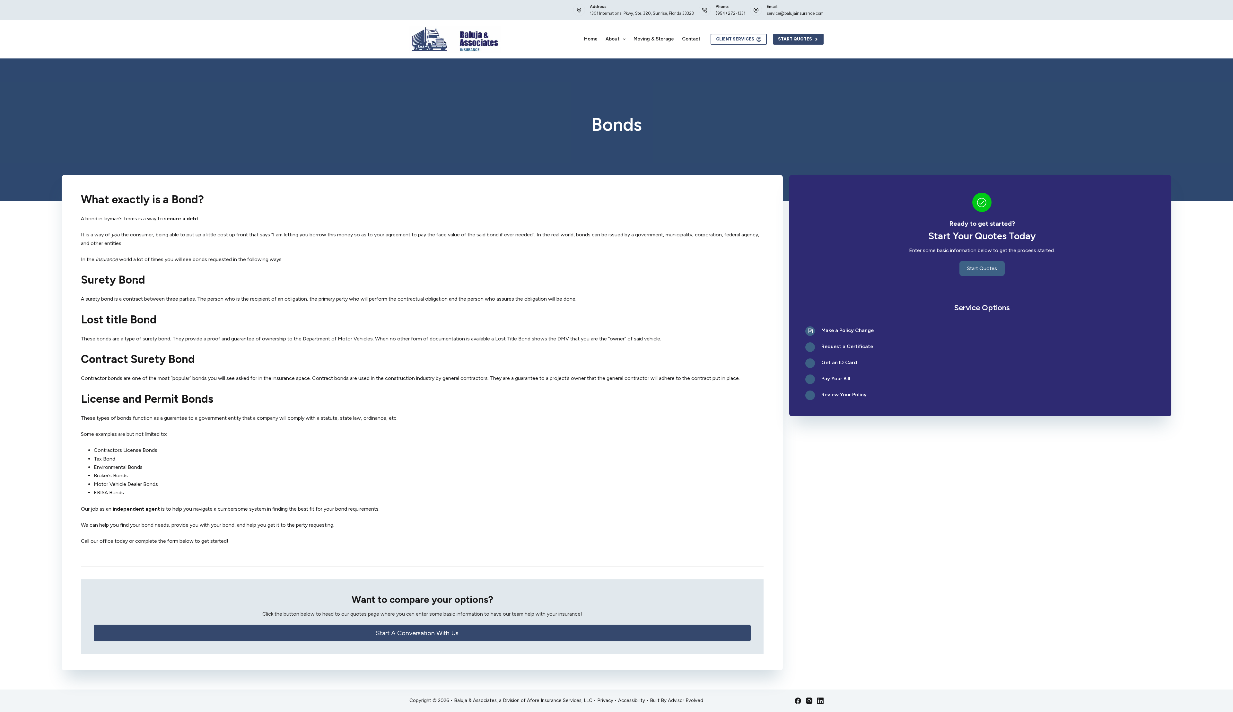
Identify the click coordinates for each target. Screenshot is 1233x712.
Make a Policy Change (847, 330)
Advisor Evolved (685, 700)
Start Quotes (795, 39)
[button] (422, 633)
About (612, 39)
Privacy (605, 700)
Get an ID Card (839, 362)
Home (591, 39)
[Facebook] (798, 701)
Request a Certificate (847, 346)
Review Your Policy (844, 394)
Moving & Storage (654, 39)
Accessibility (631, 700)
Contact (691, 39)
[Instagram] (809, 701)
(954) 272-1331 (730, 13)
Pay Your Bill (835, 378)
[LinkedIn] (820, 701)
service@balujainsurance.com (795, 13)
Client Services (735, 39)
